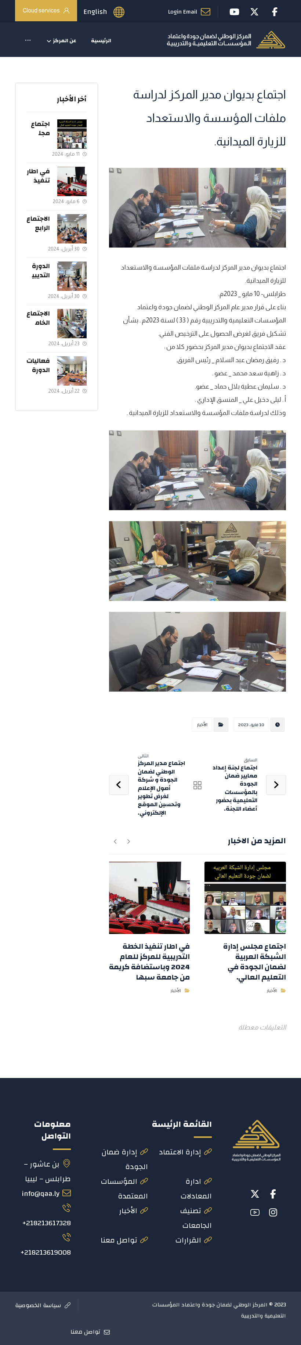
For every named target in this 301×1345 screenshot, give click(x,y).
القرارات (188, 1240)
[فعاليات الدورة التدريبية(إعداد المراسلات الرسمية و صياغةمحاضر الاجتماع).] (72, 371)
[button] (28, 40)
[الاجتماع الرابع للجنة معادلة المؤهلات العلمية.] (72, 229)
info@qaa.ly (40, 1193)
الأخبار (202, 725)
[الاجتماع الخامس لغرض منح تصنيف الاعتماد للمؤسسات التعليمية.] (72, 323)
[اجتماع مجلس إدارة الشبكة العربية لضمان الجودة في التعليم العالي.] (72, 134)
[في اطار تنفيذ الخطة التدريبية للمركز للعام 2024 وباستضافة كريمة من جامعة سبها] (72, 181)
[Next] (115, 841)
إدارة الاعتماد (180, 1152)
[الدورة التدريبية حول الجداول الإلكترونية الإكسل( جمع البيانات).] (72, 276)
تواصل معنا (119, 1240)
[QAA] (226, 40)
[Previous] (128, 841)
